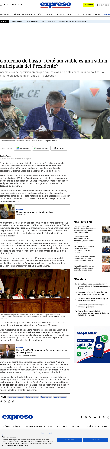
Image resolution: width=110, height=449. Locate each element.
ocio (88, 14)
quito (69, 14)
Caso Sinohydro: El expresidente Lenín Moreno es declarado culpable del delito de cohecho (85, 230)
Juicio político (46, 397)
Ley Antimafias (16, 21)
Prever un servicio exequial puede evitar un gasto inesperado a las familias (84, 258)
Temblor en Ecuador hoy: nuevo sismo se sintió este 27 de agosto (92, 306)
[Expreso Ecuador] (17, 420)
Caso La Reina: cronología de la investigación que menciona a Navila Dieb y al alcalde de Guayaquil (93, 313)
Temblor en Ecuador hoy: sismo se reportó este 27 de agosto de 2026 (93, 299)
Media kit (76, 426)
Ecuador (48, 14)
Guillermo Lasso (32, 397)
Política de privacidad (46, 433)
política (16, 14)
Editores (62, 426)
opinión (37, 14)
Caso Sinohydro (32, 21)
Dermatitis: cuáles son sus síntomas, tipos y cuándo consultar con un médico (84, 268)
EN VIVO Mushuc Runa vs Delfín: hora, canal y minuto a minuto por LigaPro (84, 249)
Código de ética (11, 426)
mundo (96, 14)
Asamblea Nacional (16, 397)
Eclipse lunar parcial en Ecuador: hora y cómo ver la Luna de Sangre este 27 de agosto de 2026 (94, 286)
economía (27, 14)
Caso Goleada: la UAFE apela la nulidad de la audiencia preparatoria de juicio (84, 239)
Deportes (79, 14)
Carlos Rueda (5, 156)
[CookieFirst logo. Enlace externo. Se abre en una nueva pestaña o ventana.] (2, 435)
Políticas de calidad (97, 426)
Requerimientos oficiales (39, 426)
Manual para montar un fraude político (34, 212)
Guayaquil (60, 14)
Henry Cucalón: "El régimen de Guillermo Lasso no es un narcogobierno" (41, 351)
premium (106, 14)
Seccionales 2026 (48, 21)
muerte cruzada (60, 397)
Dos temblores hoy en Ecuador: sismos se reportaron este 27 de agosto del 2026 (92, 293)
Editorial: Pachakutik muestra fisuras (73, 21)
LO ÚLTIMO (4, 14)
